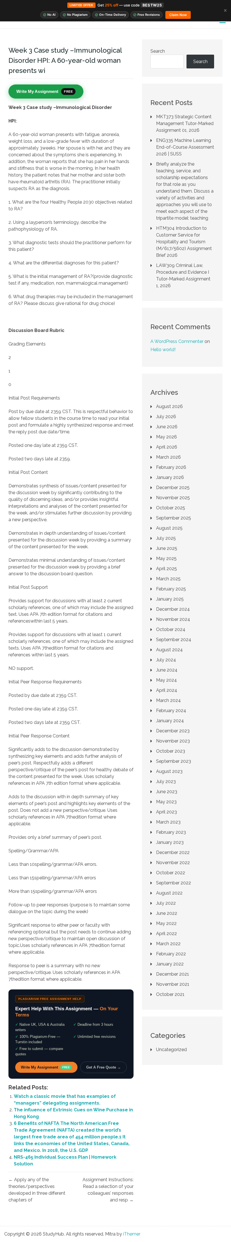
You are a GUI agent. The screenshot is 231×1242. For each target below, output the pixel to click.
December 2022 (173, 852)
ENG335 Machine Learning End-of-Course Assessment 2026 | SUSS (185, 147)
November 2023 (173, 741)
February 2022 (171, 953)
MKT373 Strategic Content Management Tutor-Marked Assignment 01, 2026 (185, 123)
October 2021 (170, 994)
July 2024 (166, 660)
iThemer (131, 1234)
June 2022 (166, 913)
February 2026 (171, 467)
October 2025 (170, 507)
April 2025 (166, 568)
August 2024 (169, 649)
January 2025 (170, 599)
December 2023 (173, 730)
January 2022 (170, 964)
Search (157, 51)
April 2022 (166, 933)
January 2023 (170, 842)
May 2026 (166, 437)
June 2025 (166, 548)
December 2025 (173, 487)
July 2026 (166, 416)
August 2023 (169, 771)
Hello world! (163, 349)
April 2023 (166, 812)
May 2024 (166, 680)
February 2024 (171, 710)
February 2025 (171, 589)
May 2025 (166, 558)
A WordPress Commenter (176, 341)
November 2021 (172, 984)
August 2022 (169, 893)
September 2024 (173, 639)
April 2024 (166, 690)
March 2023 (168, 822)
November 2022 (173, 862)
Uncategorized (171, 1049)
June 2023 (166, 791)
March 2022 (168, 943)
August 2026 (169, 406)
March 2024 (168, 700)
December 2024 (173, 609)
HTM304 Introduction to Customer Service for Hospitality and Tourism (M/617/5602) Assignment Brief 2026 (184, 242)
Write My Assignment (45, 1067)
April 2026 (166, 447)
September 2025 (173, 518)
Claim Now (178, 15)
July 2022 (166, 903)
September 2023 (173, 761)
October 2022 (170, 872)
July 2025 (166, 538)
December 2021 (172, 974)
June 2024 (166, 670)
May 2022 (166, 923)
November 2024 (173, 619)
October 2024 (170, 629)
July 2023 (166, 781)
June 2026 (166, 426)
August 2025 (169, 528)
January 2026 (170, 477)
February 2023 (171, 832)
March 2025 (168, 578)
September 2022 (173, 883)
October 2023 (170, 751)
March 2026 (168, 457)
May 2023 (166, 801)
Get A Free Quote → (103, 1067)
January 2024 (170, 720)
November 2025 (173, 497)
